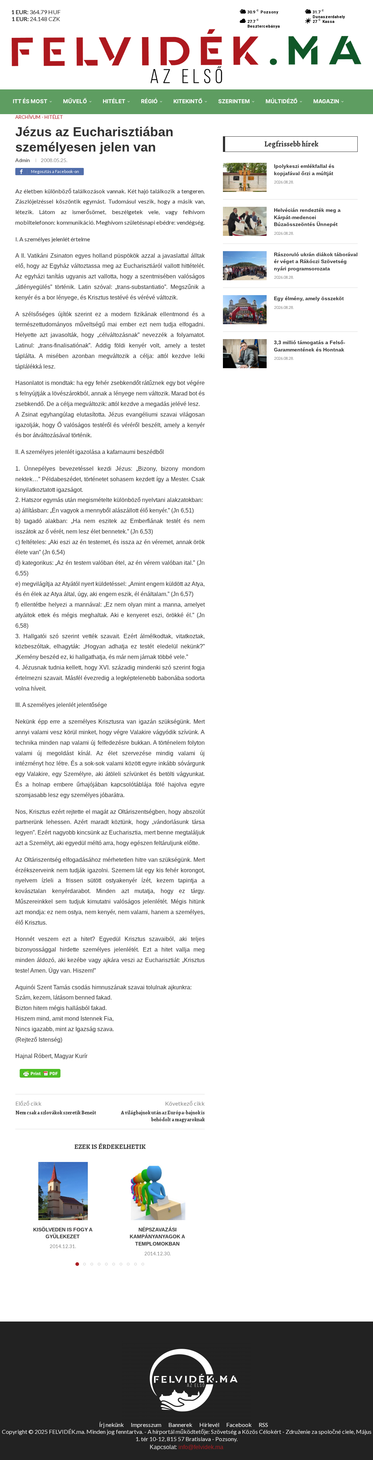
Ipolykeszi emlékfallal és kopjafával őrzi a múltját (304, 169)
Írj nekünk (111, 1424)
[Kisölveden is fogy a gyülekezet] (62, 1191)
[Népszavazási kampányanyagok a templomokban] (157, 1191)
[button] (29, 1218)
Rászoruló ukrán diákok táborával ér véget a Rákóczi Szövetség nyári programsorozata (316, 262)
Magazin (326, 101)
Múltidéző (282, 101)
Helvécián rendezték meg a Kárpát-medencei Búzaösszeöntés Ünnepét (307, 217)
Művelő (75, 101)
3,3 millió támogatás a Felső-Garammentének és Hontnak (309, 346)
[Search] (362, 152)
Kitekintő (188, 101)
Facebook (239, 1424)
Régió (149, 101)
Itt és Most (30, 101)
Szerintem (234, 101)
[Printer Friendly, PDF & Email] (40, 1072)
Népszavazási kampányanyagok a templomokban (157, 1237)
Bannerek (180, 1424)
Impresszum (146, 1424)
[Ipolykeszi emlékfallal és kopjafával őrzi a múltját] (245, 177)
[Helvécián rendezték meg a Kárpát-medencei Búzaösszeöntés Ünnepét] (245, 221)
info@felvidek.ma (200, 1447)
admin (22, 160)
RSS (263, 1424)
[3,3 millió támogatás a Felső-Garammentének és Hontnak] (245, 353)
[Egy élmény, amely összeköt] (245, 309)
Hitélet (114, 101)
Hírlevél (209, 1424)
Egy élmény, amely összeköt (309, 298)
